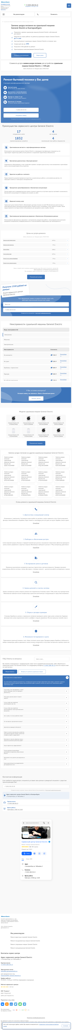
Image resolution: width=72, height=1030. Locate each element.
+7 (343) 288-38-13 (32, 5)
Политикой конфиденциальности (53, 790)
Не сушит (6, 361)
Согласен (65, 1026)
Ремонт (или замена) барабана (10, 258)
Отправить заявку (21, 115)
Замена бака (6, 249)
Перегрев (6, 374)
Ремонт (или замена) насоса (9, 263)
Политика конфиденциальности (36, 1018)
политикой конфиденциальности (43, 313)
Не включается (8, 355)
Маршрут (28, 853)
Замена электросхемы (8, 245)
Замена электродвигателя (9, 240)
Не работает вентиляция (11, 380)
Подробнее (36, 523)
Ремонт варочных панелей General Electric (24, 937)
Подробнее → (63, 355)
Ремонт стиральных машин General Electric (24, 944)
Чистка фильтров (7, 254)
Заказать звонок (36, 398)
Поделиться (2, 1004)
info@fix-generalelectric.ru (9, 971)
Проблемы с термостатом (11, 368)
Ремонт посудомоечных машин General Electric (25, 941)
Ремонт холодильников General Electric (23, 948)
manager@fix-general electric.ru (11, 975)
